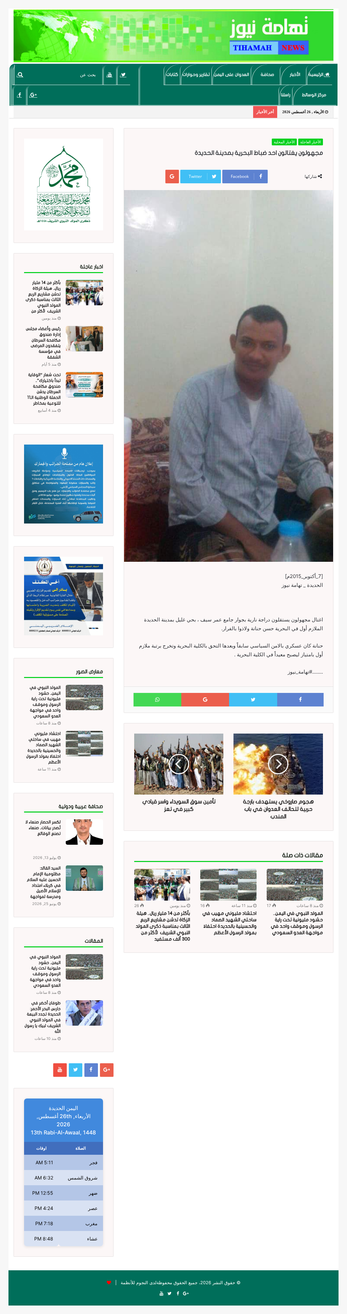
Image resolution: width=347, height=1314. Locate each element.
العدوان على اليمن (231, 74)
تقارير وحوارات (196, 74)
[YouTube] (110, 74)
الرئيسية (316, 74)
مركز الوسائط (314, 95)
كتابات (172, 74)
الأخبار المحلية (284, 142)
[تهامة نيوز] (173, 35)
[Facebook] (19, 95)
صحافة (267, 74)
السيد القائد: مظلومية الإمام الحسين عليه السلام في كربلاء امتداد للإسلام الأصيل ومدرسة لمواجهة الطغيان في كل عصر (43, 885)
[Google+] (33, 95)
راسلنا (285, 95)
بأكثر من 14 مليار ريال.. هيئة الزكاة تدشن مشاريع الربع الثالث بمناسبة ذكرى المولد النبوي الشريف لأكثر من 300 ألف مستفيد (163, 926)
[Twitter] (123, 74)
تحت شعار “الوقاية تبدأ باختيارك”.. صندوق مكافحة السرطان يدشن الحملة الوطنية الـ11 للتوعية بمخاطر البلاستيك (44, 392)
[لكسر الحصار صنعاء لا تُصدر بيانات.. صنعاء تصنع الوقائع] (84, 832)
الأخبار (295, 74)
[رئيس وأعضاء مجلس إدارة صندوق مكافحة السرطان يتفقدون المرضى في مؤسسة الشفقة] (84, 338)
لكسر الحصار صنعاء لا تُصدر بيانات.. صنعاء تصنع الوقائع (43, 828)
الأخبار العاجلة (310, 142)
